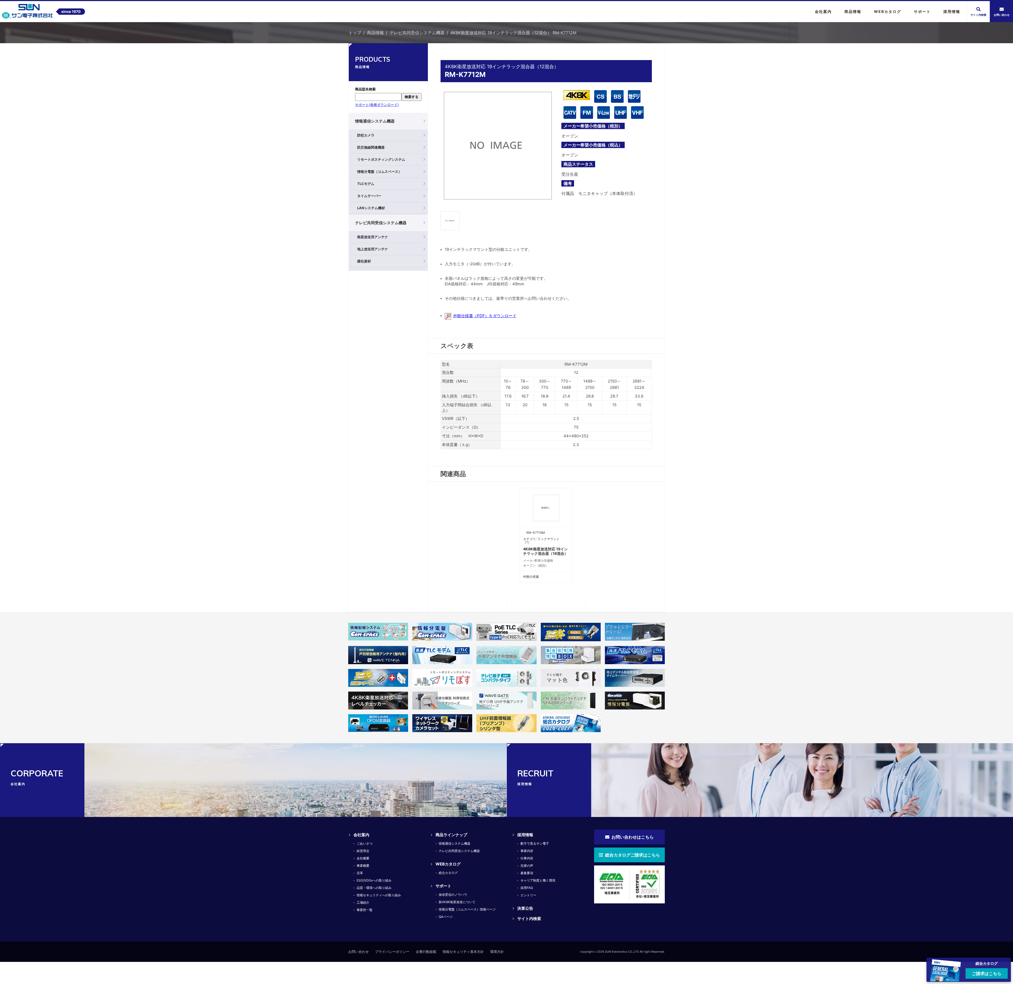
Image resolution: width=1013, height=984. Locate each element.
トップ (354, 32)
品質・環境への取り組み (374, 888)
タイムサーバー (369, 196)
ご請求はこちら (986, 973)
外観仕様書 (531, 577)
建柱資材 (364, 261)
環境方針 (497, 951)
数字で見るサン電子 (534, 843)
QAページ (446, 917)
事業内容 (526, 851)
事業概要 (363, 866)
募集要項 (526, 873)
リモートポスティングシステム (381, 159)
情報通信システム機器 (375, 121)
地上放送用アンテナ (372, 249)
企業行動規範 (426, 951)
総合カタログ (448, 873)
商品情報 (375, 32)
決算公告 (525, 908)
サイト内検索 (529, 918)
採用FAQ (526, 888)
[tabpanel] (498, 146)
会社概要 (363, 858)
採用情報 (525, 834)
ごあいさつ (364, 843)
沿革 (360, 873)
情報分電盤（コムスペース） (379, 171)
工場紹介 (363, 902)
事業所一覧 (364, 910)
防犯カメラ (365, 135)
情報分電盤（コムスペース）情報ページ (467, 909)
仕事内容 (526, 858)
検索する (411, 97)
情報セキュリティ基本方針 (463, 951)
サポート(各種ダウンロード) (377, 104)
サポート (443, 885)
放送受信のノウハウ (453, 895)
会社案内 (361, 834)
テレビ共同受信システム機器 (417, 32)
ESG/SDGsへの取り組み (374, 880)
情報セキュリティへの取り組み (379, 895)
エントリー (528, 895)
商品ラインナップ (451, 834)
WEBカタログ (448, 863)
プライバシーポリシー (392, 951)
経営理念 (363, 851)
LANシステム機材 (371, 208)
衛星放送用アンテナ (372, 237)
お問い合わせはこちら (632, 837)
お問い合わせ (358, 951)
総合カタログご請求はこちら (632, 855)
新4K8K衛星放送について (457, 902)
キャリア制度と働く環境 (537, 880)
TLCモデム (365, 184)
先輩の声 (526, 866)
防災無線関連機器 (371, 147)
